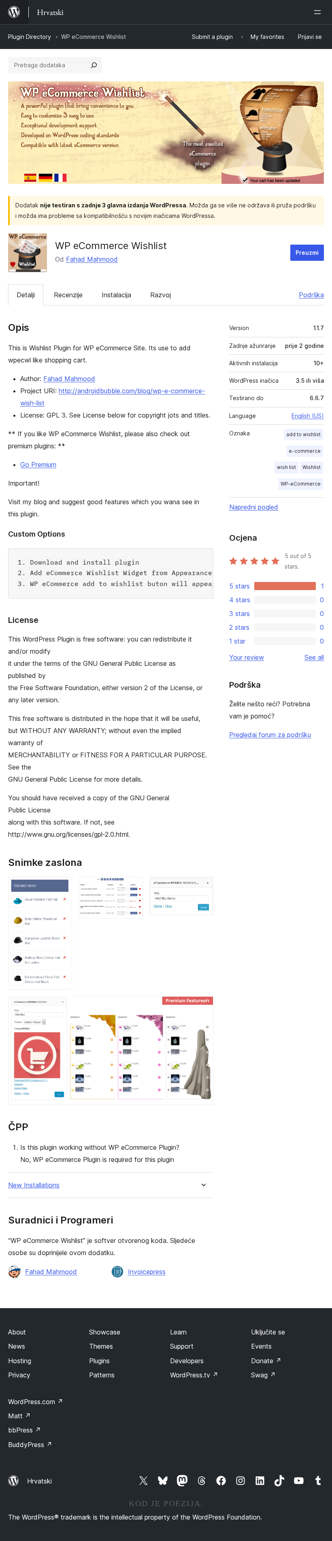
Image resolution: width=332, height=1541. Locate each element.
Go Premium (38, 464)
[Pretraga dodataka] (94, 65)
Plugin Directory (29, 36)
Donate (266, 1361)
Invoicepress (147, 1272)
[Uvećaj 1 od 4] (61, 888)
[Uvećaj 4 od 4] (202, 1007)
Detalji (26, 295)
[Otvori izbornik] (319, 12)
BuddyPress (30, 1445)
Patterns (102, 1375)
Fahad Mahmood (92, 259)
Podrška (311, 295)
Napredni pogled (253, 507)
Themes (101, 1346)
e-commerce (305, 451)
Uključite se (268, 1332)
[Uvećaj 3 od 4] (202, 888)
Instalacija (116, 295)
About (17, 1332)
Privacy (19, 1375)
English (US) (308, 415)
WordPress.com (35, 1402)
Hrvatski (39, 1481)
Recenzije (68, 295)
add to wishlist (303, 434)
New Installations (34, 1185)
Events (261, 1346)
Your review (246, 657)
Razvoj (160, 295)
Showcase (104, 1332)
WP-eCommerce (301, 484)
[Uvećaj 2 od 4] (132, 888)
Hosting (19, 1361)
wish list (286, 467)
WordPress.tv (194, 1375)
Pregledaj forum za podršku (270, 735)
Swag (263, 1375)
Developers (187, 1361)
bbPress (24, 1430)
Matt (19, 1416)
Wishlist (311, 467)
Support (182, 1346)
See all (314, 657)
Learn (178, 1332)
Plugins (99, 1361)
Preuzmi (307, 252)
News (16, 1346)
